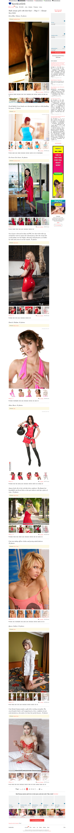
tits (9, 95)
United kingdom (39, 153)
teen (46, 94)
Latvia (25, 94)
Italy (16, 483)
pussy (32, 94)
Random (36, 7)
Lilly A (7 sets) (15, 546)
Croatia (14, 536)
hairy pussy (19, 94)
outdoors (20, 536)
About (41, 7)
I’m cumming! (58, 225)
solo (42, 94)
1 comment (41, 150)
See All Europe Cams (37, 820)
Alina (14, 408)
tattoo (44, 94)
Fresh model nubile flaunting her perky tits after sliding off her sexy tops (58, 117)
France (17, 229)
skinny (29, 784)
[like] (9, 150)
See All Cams (58, 52)
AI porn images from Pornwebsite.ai (58, 55)
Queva (14, 629)
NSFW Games (58, 57)
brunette (15, 94)
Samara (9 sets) (15, 716)
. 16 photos (18, 16)
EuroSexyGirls (18, 3)
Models (30, 7)
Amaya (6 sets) (15, 495)
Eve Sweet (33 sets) (16, 160)
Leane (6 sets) (15, 242)
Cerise (14, 111)
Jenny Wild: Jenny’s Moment (55, 98)
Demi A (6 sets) (16, 325)
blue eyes (11, 94)
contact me (49, 830)
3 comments (41, 619)
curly (14, 621)
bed (10, 704)
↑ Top (64, 827)
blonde (11, 317)
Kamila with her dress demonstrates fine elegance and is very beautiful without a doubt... (57, 82)
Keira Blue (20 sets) (16, 19)
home (22, 94)
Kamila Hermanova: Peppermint (56, 80)
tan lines (39, 536)
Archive (22, 7)
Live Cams (12, 7)
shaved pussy (23, 153)
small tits (39, 94)
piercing (19, 483)
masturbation (29, 94)
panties (13, 153)
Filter (17, 7)
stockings (39, 483)
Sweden (41, 784)
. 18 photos (28, 490)
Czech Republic (15, 400)
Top (26, 7)
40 (39, 789)
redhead (19, 153)
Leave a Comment (40, 92)
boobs (11, 229)
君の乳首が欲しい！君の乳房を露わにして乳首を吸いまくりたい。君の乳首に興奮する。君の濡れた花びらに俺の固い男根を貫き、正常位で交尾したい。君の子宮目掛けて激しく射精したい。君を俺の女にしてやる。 (58, 92)
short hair (35, 94)
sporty (36, 400)
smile (34, 536)
